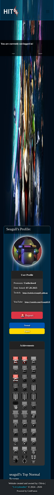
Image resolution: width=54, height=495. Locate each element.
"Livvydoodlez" (19, 487)
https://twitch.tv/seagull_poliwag (26, 293)
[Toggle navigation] (48, 12)
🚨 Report (27, 315)
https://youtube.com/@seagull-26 (28, 302)
